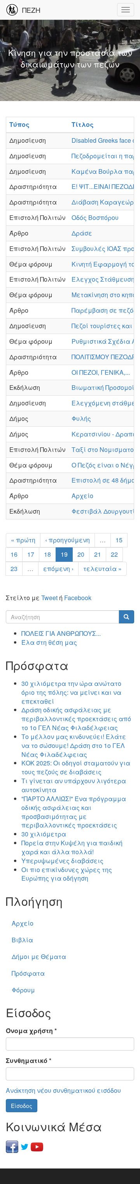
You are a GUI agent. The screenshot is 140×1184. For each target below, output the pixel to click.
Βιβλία (22, 939)
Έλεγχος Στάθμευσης (105, 279)
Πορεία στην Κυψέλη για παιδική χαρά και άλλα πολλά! (71, 847)
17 (30, 554)
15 (119, 539)
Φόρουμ (23, 989)
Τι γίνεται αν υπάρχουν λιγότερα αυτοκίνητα (73, 785)
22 (114, 554)
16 (14, 554)
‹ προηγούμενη (67, 539)
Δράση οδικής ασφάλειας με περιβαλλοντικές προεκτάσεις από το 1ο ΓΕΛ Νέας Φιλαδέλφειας (76, 718)
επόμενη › (58, 568)
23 (14, 568)
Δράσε (82, 232)
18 (47, 554)
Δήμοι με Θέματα (39, 956)
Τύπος (19, 124)
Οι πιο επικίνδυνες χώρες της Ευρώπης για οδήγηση (66, 874)
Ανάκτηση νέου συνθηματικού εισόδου (63, 1090)
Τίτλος (83, 124)
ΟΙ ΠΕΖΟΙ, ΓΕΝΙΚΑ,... (101, 372)
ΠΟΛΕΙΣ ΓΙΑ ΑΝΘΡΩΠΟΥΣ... (61, 633)
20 (80, 554)
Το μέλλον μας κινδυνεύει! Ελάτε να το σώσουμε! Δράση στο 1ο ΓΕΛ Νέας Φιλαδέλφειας (73, 745)
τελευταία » (102, 568)
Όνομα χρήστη (31, 1030)
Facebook (77, 597)
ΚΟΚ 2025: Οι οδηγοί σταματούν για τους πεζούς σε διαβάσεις (75, 767)
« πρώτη (23, 539)
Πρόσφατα (28, 973)
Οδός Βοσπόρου (95, 217)
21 (97, 554)
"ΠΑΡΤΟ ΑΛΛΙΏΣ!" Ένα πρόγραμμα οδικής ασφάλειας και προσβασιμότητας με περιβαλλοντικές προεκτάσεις (73, 812)
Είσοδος (21, 1106)
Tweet (49, 597)
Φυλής (81, 418)
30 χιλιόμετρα (43, 833)
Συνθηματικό (28, 1060)
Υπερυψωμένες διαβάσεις (62, 860)
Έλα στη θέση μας (49, 642)
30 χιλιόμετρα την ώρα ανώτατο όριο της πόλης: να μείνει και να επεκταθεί (71, 692)
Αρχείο (82, 495)
